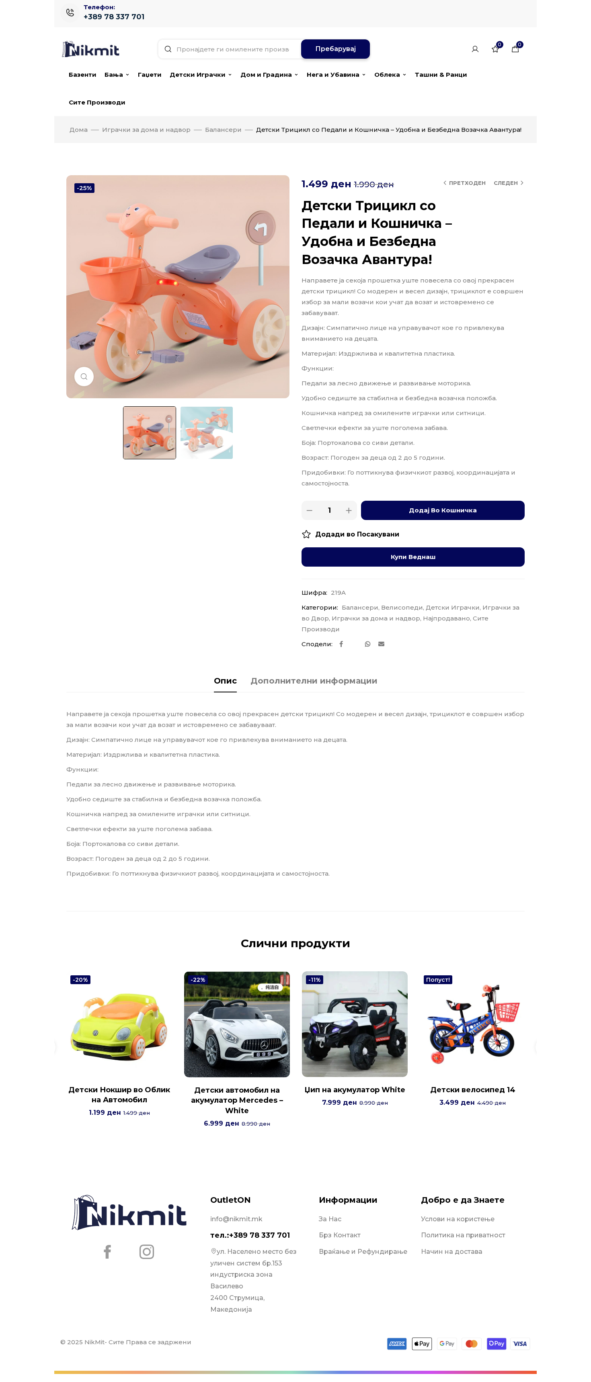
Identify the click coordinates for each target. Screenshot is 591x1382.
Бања (114, 74)
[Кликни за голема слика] (84, 376)
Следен (506, 183)
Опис (225, 681)
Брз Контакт (340, 1235)
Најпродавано (446, 618)
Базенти (82, 74)
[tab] (225, 681)
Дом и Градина (266, 74)
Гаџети (150, 74)
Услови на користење (458, 1219)
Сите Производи (97, 102)
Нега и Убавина (333, 74)
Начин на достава (451, 1251)
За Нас (330, 1219)
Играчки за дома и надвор (146, 129)
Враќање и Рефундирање (363, 1251)
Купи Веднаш (413, 557)
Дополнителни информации (314, 681)
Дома (79, 129)
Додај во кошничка (443, 510)
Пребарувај (335, 49)
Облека (387, 74)
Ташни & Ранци (441, 74)
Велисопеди (402, 607)
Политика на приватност (463, 1235)
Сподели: (317, 644)
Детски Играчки (198, 74)
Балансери (223, 129)
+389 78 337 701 (114, 16)
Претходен (467, 183)
